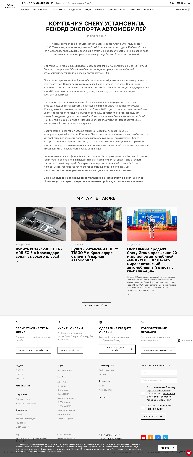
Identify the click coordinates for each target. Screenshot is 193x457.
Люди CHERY (63, 394)
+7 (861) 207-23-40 (111, 435)
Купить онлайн (68, 350)
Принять (165, 448)
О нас (101, 386)
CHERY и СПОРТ (65, 406)
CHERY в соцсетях (65, 390)
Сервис (19, 415)
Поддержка (21, 423)
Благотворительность (67, 398)
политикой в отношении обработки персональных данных (161, 396)
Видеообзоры (64, 414)
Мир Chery (100, 10)
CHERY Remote (64, 402)
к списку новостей (94, 305)
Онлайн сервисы (117, 10)
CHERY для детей (65, 418)
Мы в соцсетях (105, 390)
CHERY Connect (22, 427)
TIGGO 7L (20, 374)
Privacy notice (186, 340)
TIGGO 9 (19, 370)
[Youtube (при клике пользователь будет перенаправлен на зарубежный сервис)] (143, 437)
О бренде (62, 386)
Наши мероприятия (66, 410)
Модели (25, 10)
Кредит (102, 374)
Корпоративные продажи (156, 350)
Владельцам (75, 10)
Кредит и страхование (26, 403)
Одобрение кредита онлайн (115, 349)
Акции (88, 10)
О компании (134, 10)
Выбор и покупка (23, 399)
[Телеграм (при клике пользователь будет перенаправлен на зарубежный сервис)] (165, 437)
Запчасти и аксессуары (26, 419)
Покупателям (58, 10)
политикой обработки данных (61, 444)
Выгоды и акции (65, 370)
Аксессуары (63, 382)
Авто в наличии (40, 10)
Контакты (149, 10)
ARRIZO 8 (20, 378)
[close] (191, 341)
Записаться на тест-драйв (31, 350)
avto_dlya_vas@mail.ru (112, 439)
